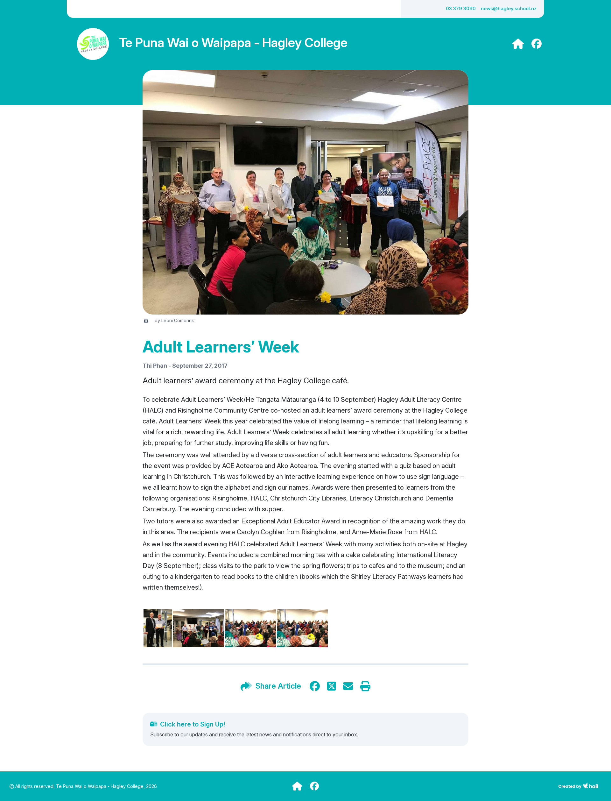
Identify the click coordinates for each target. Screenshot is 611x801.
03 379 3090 (461, 8)
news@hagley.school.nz (509, 8)
